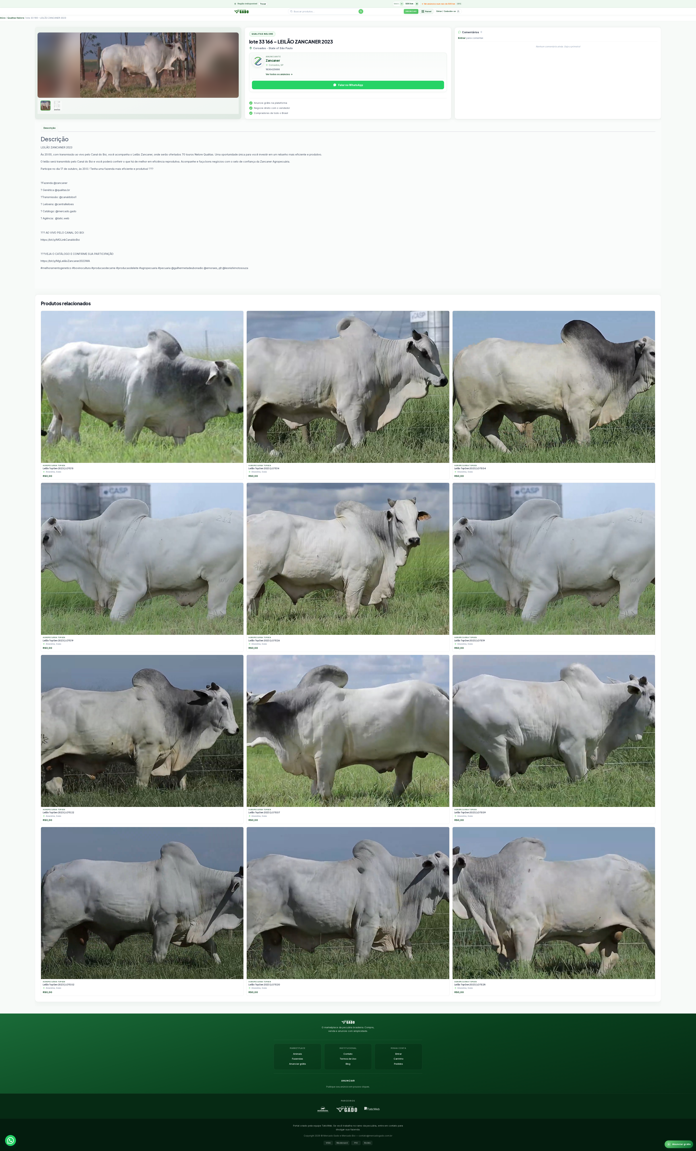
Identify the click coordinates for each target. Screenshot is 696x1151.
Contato (347, 1053)
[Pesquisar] (361, 11)
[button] (10, 1140)
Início (3, 18)
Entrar (462, 37)
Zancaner (273, 60)
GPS (459, 4)
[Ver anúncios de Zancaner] (258, 61)
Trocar (263, 4)
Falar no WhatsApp (350, 85)
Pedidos (398, 1063)
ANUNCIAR (411, 11)
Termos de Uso (348, 1058)
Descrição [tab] (49, 127)
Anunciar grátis (297, 1063)
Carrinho (398, 1058)
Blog (348, 1063)
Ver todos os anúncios (279, 74)
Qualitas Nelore (15, 18)
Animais (297, 1053)
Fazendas (297, 1058)
